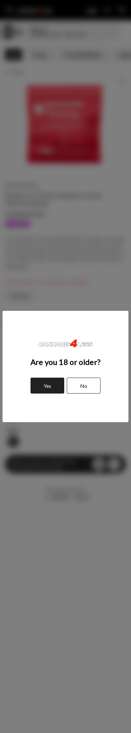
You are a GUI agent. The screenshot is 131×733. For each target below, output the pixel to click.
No (83, 386)
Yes (47, 386)
